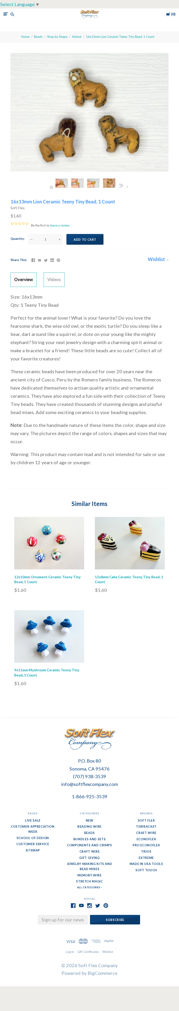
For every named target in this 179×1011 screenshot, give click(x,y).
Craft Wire (89, 851)
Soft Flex (17, 208)
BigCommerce (102, 973)
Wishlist (157, 259)
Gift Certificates (88, 952)
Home (25, 36)
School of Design (33, 838)
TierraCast (146, 826)
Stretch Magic (89, 881)
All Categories (89, 887)
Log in (70, 952)
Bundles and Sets (89, 839)
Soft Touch (146, 870)
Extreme (146, 858)
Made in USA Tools (146, 864)
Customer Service (32, 844)
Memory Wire (89, 875)
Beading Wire (89, 826)
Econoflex (146, 839)
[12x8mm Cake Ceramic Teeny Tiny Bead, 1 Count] (130, 544)
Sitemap (33, 850)
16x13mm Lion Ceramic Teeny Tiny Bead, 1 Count (120, 36)
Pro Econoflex (146, 845)
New (89, 820)
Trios (146, 851)
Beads (38, 36)
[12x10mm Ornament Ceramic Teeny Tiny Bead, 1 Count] (49, 544)
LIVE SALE (33, 820)
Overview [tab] (23, 279)
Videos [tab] (54, 279)
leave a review (59, 225)
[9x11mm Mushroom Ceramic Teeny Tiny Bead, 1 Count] (49, 637)
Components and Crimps (89, 845)
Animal (76, 36)
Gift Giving (89, 858)
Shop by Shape (57, 36)
